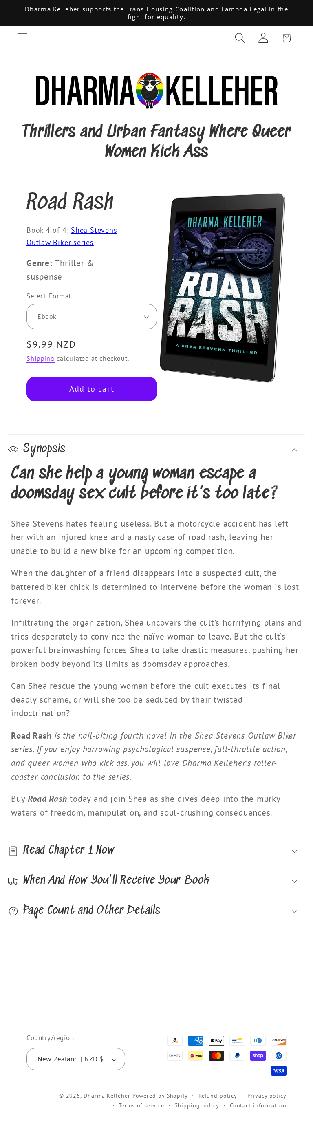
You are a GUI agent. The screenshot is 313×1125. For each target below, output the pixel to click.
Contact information (258, 1105)
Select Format (48, 295)
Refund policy (217, 1095)
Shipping (40, 358)
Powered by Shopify (160, 1095)
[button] (22, 38)
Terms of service (141, 1105)
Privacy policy (267, 1095)
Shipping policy (196, 1105)
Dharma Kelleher (107, 1095)
